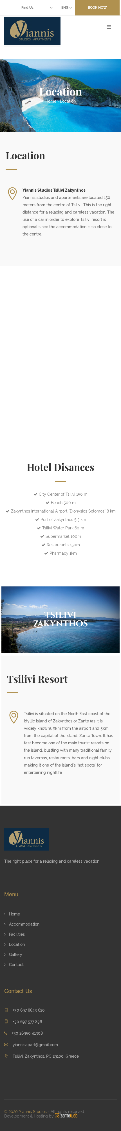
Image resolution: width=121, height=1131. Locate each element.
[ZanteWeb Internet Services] (66, 1116)
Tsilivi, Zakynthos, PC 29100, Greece (45, 1056)
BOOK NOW (97, 8)
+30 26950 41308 (27, 1033)
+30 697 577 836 (27, 1021)
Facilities (16, 934)
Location (68, 101)
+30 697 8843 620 (29, 1010)
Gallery (15, 954)
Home (50, 101)
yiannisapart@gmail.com (35, 1044)
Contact (16, 964)
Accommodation (23, 924)
